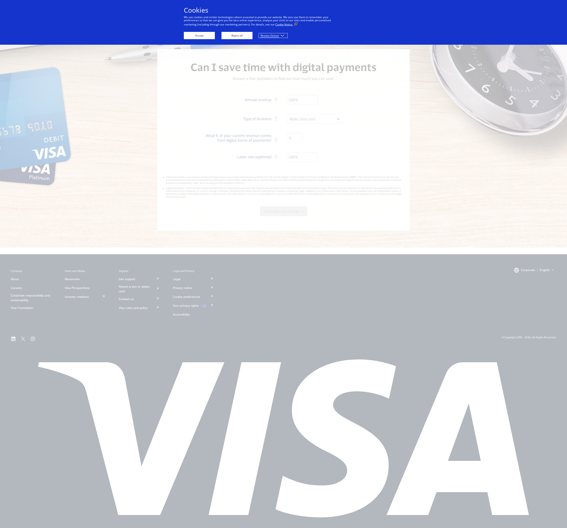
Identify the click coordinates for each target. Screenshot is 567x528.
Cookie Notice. (284, 24)
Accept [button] (199, 35)
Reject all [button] (237, 35)
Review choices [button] (269, 35)
